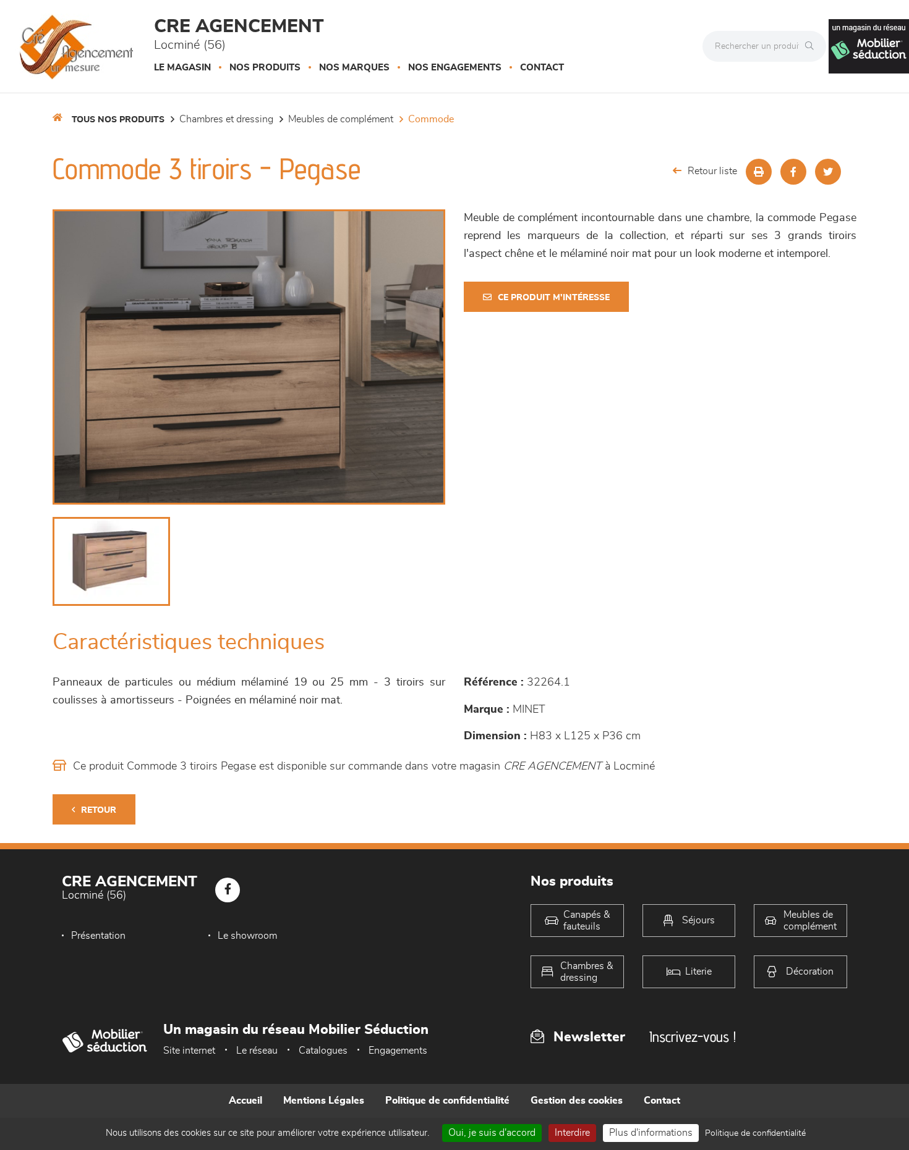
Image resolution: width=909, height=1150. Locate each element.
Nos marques (354, 67)
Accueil (245, 1101)
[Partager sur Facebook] (793, 172)
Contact (542, 67)
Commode (431, 119)
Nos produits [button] (265, 67)
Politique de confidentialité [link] (755, 1133)
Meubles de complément (340, 119)
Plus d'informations (651, 1133)
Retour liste (712, 171)
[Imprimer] (759, 172)
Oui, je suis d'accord (492, 1133)
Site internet (189, 1051)
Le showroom (247, 936)
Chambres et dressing (226, 119)
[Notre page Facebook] (227, 890)
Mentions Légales (323, 1101)
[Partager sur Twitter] (828, 172)
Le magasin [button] (182, 67)
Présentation (98, 936)
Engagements (398, 1051)
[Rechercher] (812, 46)
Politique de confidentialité (447, 1101)
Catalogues (323, 1051)
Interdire (572, 1133)
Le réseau (257, 1051)
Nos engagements (454, 67)
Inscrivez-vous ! (692, 1037)
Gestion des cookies (577, 1101)
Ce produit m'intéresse (554, 297)
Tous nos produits (118, 119)
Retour (98, 810)
